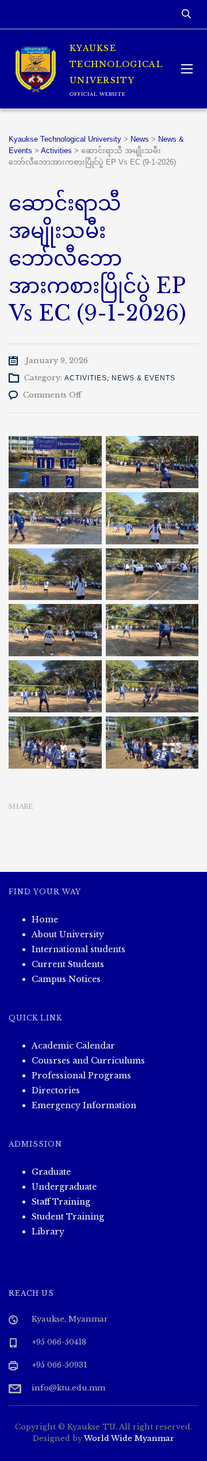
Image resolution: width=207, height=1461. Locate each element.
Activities (85, 378)
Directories (56, 1090)
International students (78, 949)
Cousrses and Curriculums (88, 1060)
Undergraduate (64, 1187)
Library (48, 1231)
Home (45, 919)
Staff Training (61, 1202)
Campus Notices (66, 979)
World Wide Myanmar (129, 1438)
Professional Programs (81, 1075)
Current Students (68, 964)
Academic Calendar (73, 1046)
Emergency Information (84, 1105)
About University (68, 934)
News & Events (143, 378)
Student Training (68, 1216)
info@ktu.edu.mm (68, 1388)
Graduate (51, 1172)
